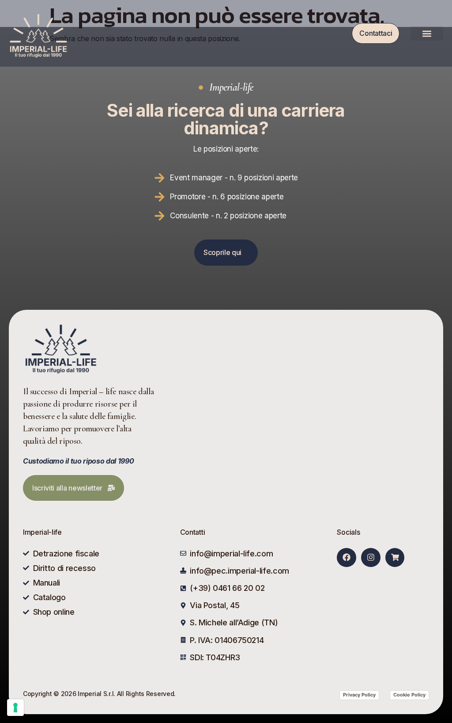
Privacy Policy (359, 695)
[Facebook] (346, 557)
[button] (427, 33)
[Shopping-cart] (394, 557)
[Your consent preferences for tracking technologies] (15, 707)
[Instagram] (370, 557)
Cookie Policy (409, 695)
